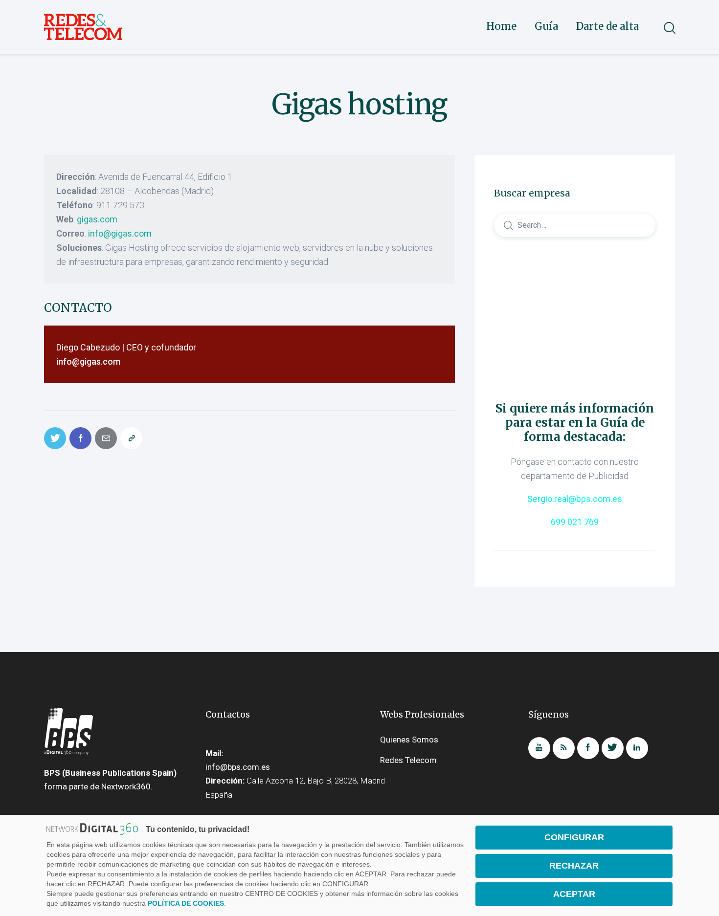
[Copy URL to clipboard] (131, 438)
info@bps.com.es (237, 767)
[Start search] (669, 28)
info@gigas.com (120, 233)
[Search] (574, 224)
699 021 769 (575, 522)
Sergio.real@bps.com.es (574, 499)
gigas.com (97, 219)
